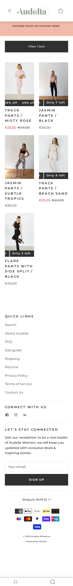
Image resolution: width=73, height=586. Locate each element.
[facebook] (6, 414)
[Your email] (36, 467)
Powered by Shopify (36, 541)
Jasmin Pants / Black (48, 115)
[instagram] (15, 414)
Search (10, 325)
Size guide (13, 350)
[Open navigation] (12, 11)
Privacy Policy (16, 376)
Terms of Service (18, 384)
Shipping (12, 359)
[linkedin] (24, 414)
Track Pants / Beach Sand (53, 188)
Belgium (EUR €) (35, 499)
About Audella (17, 333)
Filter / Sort (36, 46)
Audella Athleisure (40, 536)
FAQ (8, 342)
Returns (11, 367)
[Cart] (60, 10)
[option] (36, 26)
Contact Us (14, 392)
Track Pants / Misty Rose (18, 115)
